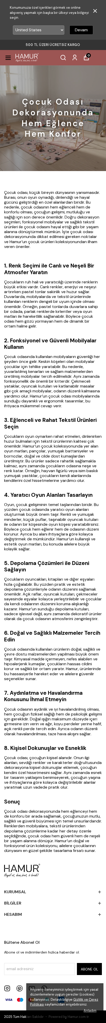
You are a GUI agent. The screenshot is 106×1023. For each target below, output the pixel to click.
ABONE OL (89, 969)
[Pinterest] (19, 988)
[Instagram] (7, 988)
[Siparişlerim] (75, 57)
